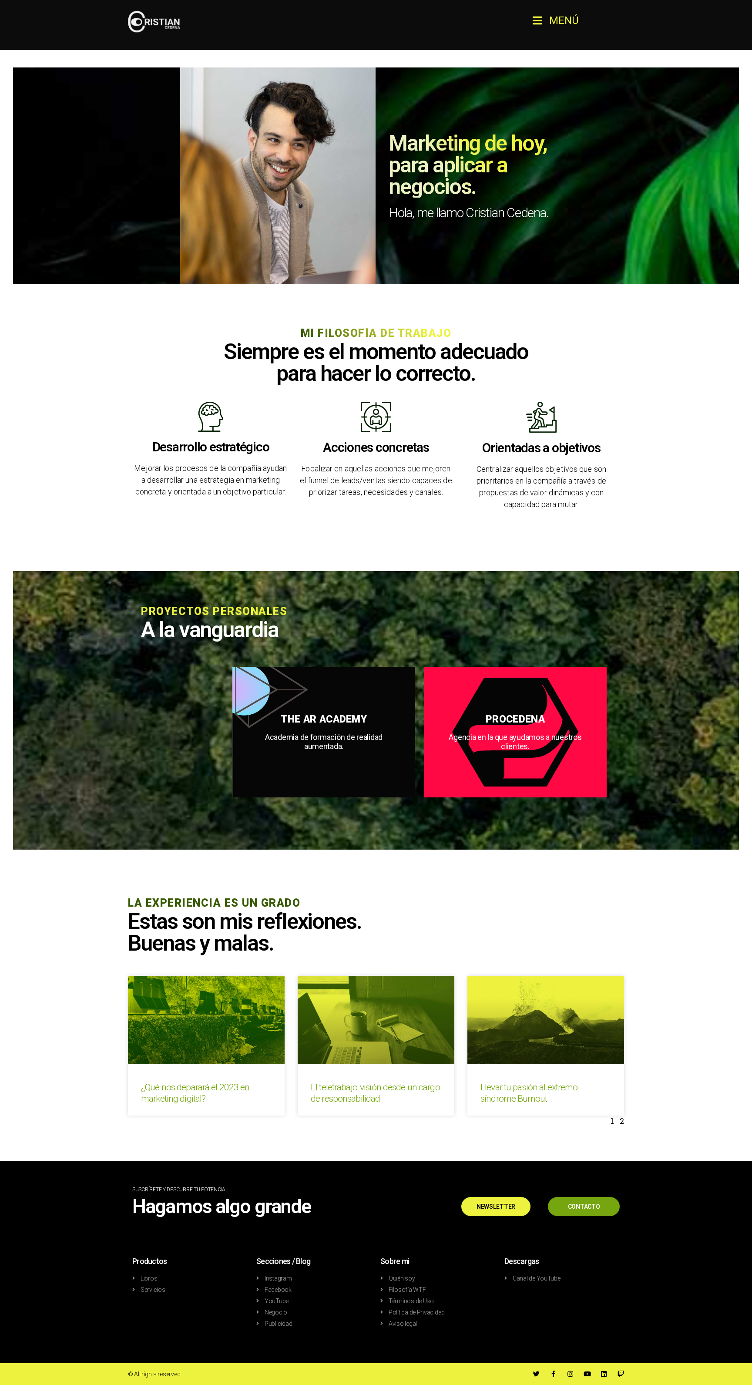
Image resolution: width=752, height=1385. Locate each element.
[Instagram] (570, 1374)
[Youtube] (587, 1374)
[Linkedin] (604, 1374)
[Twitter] (536, 1374)
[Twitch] (621, 1374)
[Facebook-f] (553, 1374)
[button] (556, 21)
